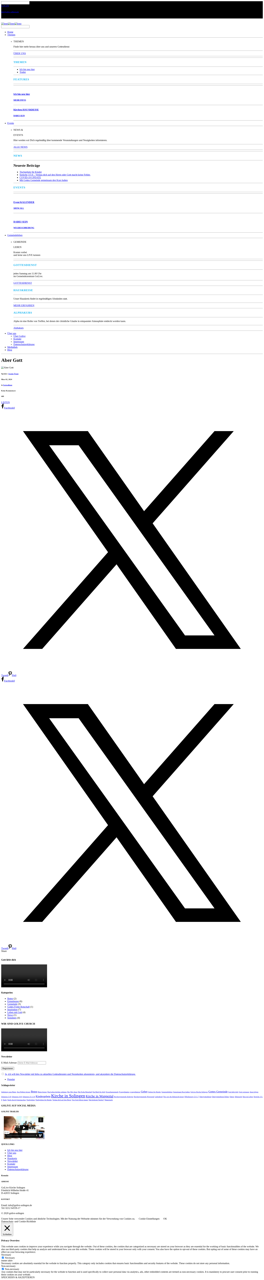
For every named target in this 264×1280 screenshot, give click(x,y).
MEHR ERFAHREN (23, 305)
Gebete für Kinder (154, 1092)
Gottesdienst (7, 385)
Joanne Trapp (13, 374)
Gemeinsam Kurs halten (181, 1092)
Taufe (5, 1100)
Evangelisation (124, 1092)
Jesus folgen (254, 1092)
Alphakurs (18, 328)
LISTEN (5, 402)
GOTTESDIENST (22, 283)
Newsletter (12, 1161)
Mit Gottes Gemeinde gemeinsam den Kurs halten (44, 180)
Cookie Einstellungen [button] (149, 1218)
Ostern (232, 1097)
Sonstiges (11, 1017)
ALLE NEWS (20, 147)
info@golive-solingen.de (10, 12)
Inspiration (12, 1009)
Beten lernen (42, 1092)
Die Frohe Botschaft (85, 1092)
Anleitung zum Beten (8, 1092)
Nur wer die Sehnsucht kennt (173, 1097)
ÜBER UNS (19, 53)
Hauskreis (12, 1158)
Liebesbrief (159, 1097)
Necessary (10, 1257)
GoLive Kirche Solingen (199, 1092)
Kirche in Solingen (68, 1095)
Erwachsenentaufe (112, 1092)
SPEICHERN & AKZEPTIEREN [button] (18, 1277)
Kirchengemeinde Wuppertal (144, 1097)
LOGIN (5, 5)
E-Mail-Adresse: (9, 1062)
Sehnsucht (238, 1097)
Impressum (18, 341)
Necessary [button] (6, 1254)
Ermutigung (13, 1001)
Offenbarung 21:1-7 (191, 1097)
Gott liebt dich (233, 1092)
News (10, 1015)
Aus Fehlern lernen (23, 1092)
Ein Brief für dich (99, 1092)
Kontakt (17, 339)
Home (10, 32)
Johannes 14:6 (17, 1097)
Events (10, 123)
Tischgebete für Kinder (31, 172)
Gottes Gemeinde (218, 1091)
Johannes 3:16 (6, 1097)
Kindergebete (43, 1096)
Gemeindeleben (14, 235)
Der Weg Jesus (72, 1092)
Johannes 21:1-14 (29, 1097)
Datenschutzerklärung (24, 344)
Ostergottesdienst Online (220, 1097)
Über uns (11, 333)
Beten (10, 998)
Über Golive (19, 336)
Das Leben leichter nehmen (57, 1092)
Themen (11, 34)
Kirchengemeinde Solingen (123, 1097)
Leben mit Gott (14, 1012)
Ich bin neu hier (27, 69)
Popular (11, 1079)
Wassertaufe (109, 1100)
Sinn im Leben (248, 1097)
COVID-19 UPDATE (30, 177)
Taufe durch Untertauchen (16, 1100)
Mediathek (12, 347)
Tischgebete (30, 1100)
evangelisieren (135, 1092)
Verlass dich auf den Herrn (61, 1100)
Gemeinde (12, 1004)
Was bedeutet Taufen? (96, 1100)
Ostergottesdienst (205, 1097)
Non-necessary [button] (8, 1266)
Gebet (144, 1091)
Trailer (23, 72)
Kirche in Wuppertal (99, 1096)
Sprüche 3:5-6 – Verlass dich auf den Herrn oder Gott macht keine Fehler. (55, 174)
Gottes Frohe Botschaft (18, 1006)
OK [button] (165, 1218)
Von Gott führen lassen (80, 1100)
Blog (9, 350)
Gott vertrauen (244, 1092)
